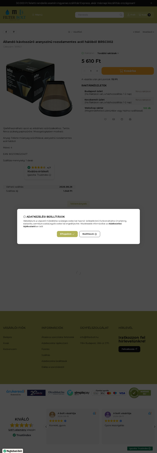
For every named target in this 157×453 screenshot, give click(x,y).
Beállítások (88, 234)
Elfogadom (65, 234)
